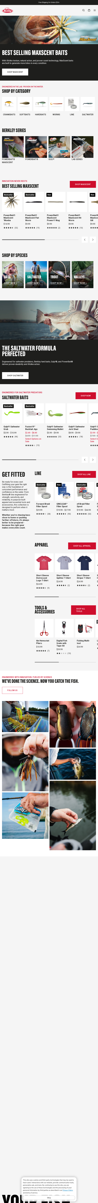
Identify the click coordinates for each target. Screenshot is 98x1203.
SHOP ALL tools (80, 610)
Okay (49, 1198)
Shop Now (86, 396)
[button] (85, 240)
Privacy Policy (68, 1190)
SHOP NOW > (10, 283)
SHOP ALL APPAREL (82, 546)
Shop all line (84, 474)
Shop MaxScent (15, 72)
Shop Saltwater (15, 376)
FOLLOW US (12, 690)
